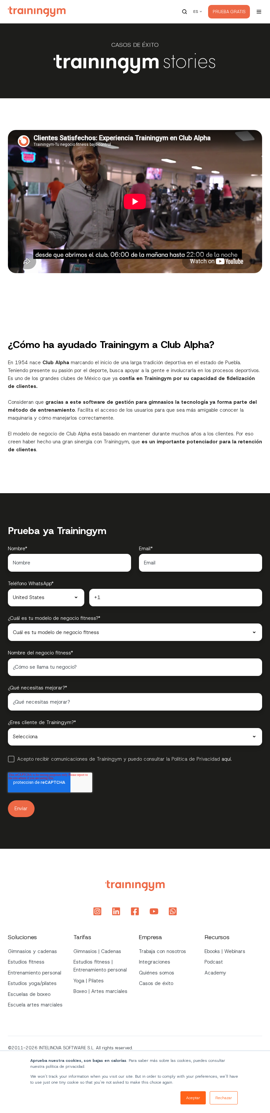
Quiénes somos (156, 973)
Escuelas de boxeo (29, 994)
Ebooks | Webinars (224, 951)
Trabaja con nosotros (162, 951)
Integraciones (154, 962)
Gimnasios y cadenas (32, 951)
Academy (215, 973)
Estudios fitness (26, 962)
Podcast (213, 962)
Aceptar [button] (193, 1097)
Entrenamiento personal (34, 973)
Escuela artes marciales (35, 1005)
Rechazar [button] (223, 1097)
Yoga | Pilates (88, 980)
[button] (184, 12)
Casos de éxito (156, 983)
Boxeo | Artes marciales (100, 991)
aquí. (226, 759)
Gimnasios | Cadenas (97, 951)
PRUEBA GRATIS (229, 12)
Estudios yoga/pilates (32, 983)
